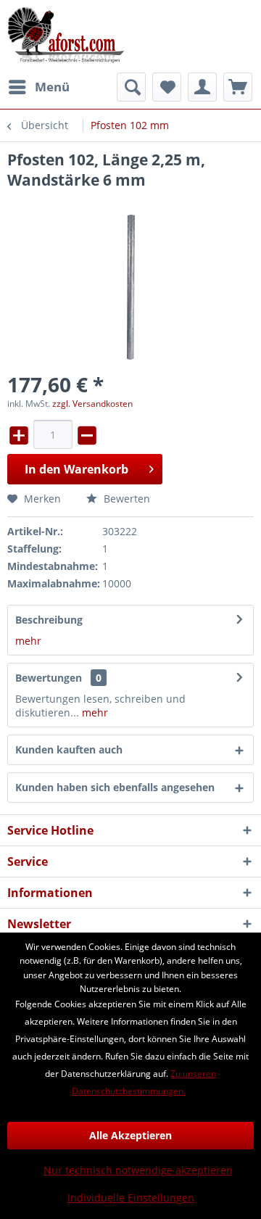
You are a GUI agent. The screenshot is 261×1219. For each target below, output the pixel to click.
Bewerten (125, 498)
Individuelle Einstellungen (130, 1197)
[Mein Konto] (202, 87)
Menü (52, 86)
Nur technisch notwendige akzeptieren (138, 1170)
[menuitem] (38, 87)
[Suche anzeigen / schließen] (131, 87)
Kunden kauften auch (69, 749)
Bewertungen (48, 678)
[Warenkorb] (237, 87)
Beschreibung (49, 620)
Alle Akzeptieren (130, 1135)
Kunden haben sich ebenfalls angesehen (115, 787)
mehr (28, 641)
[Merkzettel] (166, 87)
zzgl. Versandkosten (92, 403)
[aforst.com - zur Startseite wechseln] (66, 36)
